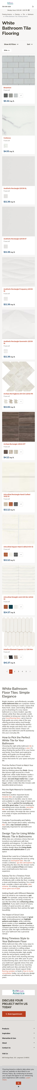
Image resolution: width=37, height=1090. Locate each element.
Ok (18, 1083)
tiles (3, 825)
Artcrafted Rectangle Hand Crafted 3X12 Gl (17, 495)
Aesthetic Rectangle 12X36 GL (15, 188)
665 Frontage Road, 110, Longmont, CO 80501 (15, 1057)
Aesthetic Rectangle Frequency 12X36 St (18, 290)
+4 (20, 504)
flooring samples (8, 971)
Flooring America (7, 14)
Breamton (7, 88)
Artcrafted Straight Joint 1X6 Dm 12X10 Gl (18, 598)
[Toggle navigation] (33, 6)
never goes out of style (11, 888)
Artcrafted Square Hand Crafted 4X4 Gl (18, 547)
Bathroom (30, 14)
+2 (20, 95)
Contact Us (6, 1048)
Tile (24, 14)
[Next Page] (30, 671)
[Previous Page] (7, 671)
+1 (20, 401)
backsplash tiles (17, 861)
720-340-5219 (6, 6)
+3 (20, 657)
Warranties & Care (9, 1038)
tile (30, 746)
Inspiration (6, 1033)
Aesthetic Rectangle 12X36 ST (15, 239)
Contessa (7, 138)
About (4, 1043)
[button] (9, 50)
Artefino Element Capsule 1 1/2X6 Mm (18, 649)
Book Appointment (15, 1014)
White (5, 50)
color (28, 748)
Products (5, 1029)
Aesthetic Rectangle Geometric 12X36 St (18, 342)
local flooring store (13, 718)
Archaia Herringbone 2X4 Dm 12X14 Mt (18, 394)
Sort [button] (28, 44)
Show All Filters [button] (10, 44)
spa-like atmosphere (25, 863)
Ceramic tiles (7, 797)
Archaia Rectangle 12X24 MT (14, 444)
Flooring (17, 14)
